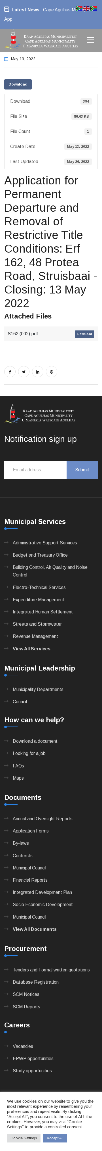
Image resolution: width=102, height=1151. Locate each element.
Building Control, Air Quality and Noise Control (50, 571)
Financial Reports (30, 880)
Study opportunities (32, 1070)
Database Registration (36, 982)
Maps (18, 778)
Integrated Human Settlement (43, 611)
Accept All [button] (55, 1138)
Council (20, 701)
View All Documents (35, 929)
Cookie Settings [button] (23, 1138)
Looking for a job (29, 753)
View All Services (31, 648)
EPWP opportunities (33, 1058)
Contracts (23, 855)
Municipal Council (29, 867)
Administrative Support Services (45, 542)
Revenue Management (35, 636)
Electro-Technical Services (39, 587)
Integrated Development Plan (42, 892)
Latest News (25, 9)
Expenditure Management (38, 599)
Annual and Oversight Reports (43, 818)
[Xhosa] (94, 8)
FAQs (18, 765)
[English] (86, 8)
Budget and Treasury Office (40, 555)
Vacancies (23, 1046)
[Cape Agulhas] (41, 40)
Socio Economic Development (43, 904)
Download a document (35, 741)
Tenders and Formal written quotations (51, 969)
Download (17, 84)
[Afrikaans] (79, 8)
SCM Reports (26, 1006)
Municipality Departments (38, 689)
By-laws (21, 843)
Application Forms (31, 831)
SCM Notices (26, 994)
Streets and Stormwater (37, 624)
